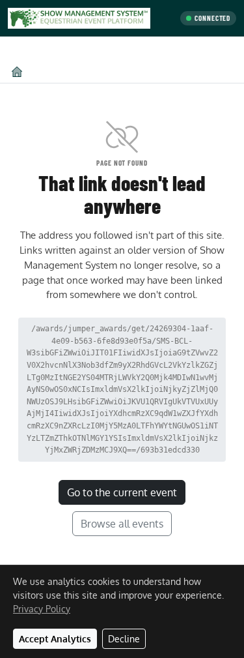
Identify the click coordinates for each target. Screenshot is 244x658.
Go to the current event (122, 492)
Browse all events (122, 523)
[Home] (17, 71)
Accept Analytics (55, 638)
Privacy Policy (41, 608)
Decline (124, 638)
